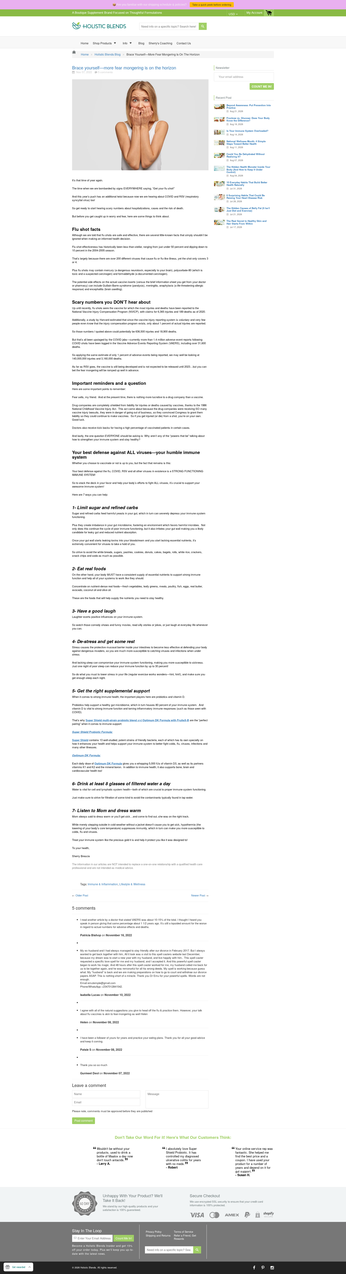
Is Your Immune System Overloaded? (247, 130)
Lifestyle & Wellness (132, 884)
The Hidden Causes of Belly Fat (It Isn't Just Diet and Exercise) (248, 209)
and (137, 720)
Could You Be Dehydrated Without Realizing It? (246, 155)
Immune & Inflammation (103, 884)
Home (84, 43)
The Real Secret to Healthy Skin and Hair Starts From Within (247, 222)
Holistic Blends (88, 1267)
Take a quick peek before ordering (211, 4)
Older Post (82, 895)
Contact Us (184, 43)
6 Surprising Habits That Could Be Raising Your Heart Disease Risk (246, 197)
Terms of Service (183, 1231)
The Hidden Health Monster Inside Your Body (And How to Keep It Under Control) (248, 169)
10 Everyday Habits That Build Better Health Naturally (247, 184)
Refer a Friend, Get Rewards (185, 1237)
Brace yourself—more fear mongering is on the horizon (124, 67)
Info (125, 43)
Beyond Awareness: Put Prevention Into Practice (249, 106)
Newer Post (198, 895)
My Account (254, 12)
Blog (141, 43)
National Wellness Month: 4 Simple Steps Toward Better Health (246, 142)
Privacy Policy (153, 1231)
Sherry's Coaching (160, 43)
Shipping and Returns (158, 1235)
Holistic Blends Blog (108, 54)
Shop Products (102, 43)
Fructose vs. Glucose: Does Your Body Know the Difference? (248, 119)
